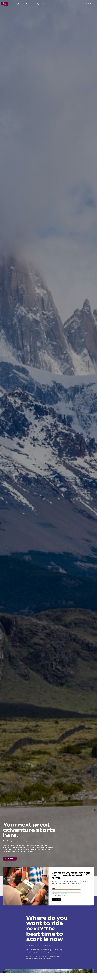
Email (53, 888)
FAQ (26, 4)
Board (48, 4)
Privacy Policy (62, 895)
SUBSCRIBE (56, 899)
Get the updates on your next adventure (59, 893)
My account (40, 4)
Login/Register (90, 4)
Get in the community (10, 858)
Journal (32, 4)
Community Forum (16, 4)
